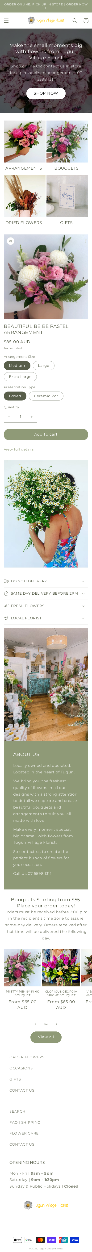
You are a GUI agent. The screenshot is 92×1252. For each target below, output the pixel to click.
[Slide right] (56, 1024)
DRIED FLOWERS (23, 222)
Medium (17, 365)
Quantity (11, 407)
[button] (6, 20)
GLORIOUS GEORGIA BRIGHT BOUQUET (61, 993)
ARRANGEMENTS (23, 168)
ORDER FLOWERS (26, 1057)
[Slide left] (35, 1024)
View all (46, 1037)
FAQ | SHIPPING (25, 1122)
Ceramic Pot (46, 396)
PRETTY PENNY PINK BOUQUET (22, 993)
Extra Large (20, 377)
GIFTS (66, 222)
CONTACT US (21, 1090)
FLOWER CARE (24, 1133)
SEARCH (17, 1111)
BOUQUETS (66, 168)
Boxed (15, 396)
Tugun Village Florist (50, 1249)
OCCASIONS (21, 1068)
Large (43, 365)
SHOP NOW (46, 93)
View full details (19, 449)
